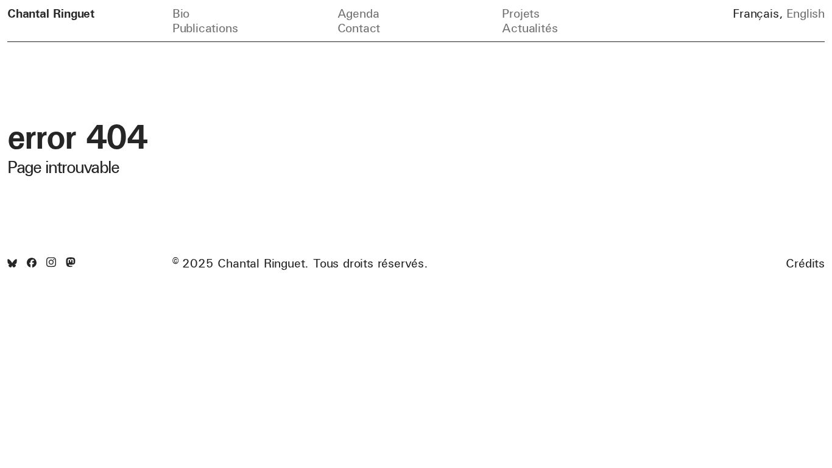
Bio (180, 13)
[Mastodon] (71, 263)
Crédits (805, 263)
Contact (359, 27)
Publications (205, 27)
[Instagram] (51, 263)
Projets (521, 13)
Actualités (529, 27)
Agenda (358, 13)
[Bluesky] (12, 263)
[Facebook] (32, 263)
